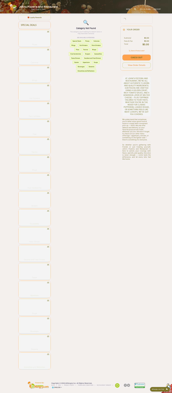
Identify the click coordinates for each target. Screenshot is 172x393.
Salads (76, 62)
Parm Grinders (96, 45)
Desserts (91, 67)
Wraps (94, 49)
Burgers (87, 54)
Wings (73, 45)
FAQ (59, 385)
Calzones (96, 41)
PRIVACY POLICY (69, 385)
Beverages (81, 67)
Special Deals (77, 41)
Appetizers (86, 62)
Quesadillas (98, 54)
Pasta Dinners (75, 58)
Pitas (77, 49)
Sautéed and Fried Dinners (92, 58)
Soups (96, 62)
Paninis (85, 49)
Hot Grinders (83, 45)
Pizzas (87, 41)
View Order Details (136, 65)
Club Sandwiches (75, 54)
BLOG (53, 385)
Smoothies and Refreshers (86, 71)
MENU (128, 9)
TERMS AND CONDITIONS (85, 385)
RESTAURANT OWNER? (104, 385)
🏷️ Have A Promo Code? (137, 51)
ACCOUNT (157, 9)
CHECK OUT (136, 57)
